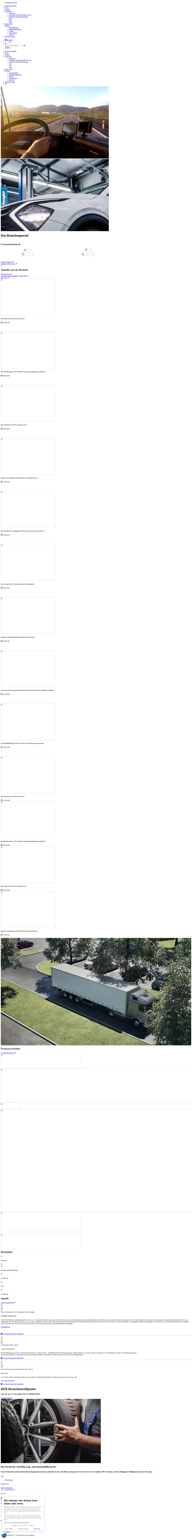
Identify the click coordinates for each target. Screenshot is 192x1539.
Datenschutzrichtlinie (11, 1452)
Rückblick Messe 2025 (8, 191)
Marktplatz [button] (8, 11)
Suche (7, 47)
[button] (5, 43)
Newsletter (9, 40)
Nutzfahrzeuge (5, 201)
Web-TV (11, 35)
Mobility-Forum (10, 36)
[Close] (2, 1404)
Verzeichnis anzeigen (7, 980)
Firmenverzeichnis (10, 6)
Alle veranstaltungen (7, 1230)
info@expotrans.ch (7, 1415)
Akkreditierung (13, 27)
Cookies (7, 1459)
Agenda (7, 9)
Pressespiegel (13, 33)
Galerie (11, 31)
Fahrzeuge (12, 13)
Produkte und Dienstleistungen (18, 17)
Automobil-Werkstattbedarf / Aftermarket (14, 203)
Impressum (8, 1454)
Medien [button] (7, 26)
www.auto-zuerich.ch (7, 1308)
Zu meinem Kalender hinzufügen (13, 1261)
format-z (31, 1462)
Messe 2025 (8, 24)
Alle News (4, 205)
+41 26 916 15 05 (9, 1417)
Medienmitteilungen (15, 29)
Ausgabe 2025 (5, 1325)
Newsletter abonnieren (8, 1427)
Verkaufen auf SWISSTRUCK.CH (20, 15)
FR (10, 42)
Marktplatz (8, 1440)
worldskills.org (5, 1254)
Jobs (10, 21)
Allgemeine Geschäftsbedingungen (16, 1457)
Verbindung (8, 1444)
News (6, 8)
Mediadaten (8, 1455)
